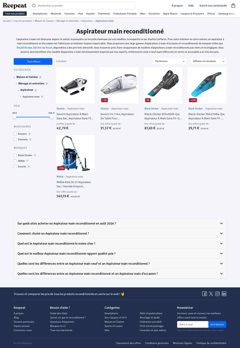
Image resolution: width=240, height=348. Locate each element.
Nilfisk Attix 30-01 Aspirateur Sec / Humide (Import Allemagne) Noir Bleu (74, 184)
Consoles (69, 13)
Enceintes (154, 13)
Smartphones (40, 13)
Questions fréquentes (62, 321)
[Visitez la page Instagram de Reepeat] (218, 294)
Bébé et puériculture (151, 313)
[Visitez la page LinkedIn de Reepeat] (224, 294)
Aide (191, 5)
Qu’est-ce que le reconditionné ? (68, 317)
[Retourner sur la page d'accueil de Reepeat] (15, 5)
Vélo (107, 330)
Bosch (49, 47)
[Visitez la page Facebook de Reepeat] (205, 294)
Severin (61, 108)
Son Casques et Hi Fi (116, 317)
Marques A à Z (58, 326)
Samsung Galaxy (227, 13)
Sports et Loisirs (114, 326)
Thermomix (104, 13)
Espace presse (22, 326)
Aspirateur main (76, 108)
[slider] (14, 117)
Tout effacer (33, 61)
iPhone (211, 13)
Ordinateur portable (151, 321)
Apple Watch (170, 13)
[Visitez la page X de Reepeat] (212, 294)
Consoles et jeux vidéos (153, 330)
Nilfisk (60, 176)
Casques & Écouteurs (192, 13)
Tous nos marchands (61, 330)
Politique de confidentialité (211, 343)
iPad (80, 13)
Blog (16, 317)
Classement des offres (128, 343)
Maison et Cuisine (114, 321)
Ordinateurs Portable (125, 13)
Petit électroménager (152, 326)
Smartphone (111, 313)
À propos (177, 5)
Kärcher (37, 47)
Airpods (90, 13)
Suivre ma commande (213, 5)
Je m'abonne (217, 324)
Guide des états (58, 313)
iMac (142, 13)
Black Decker (151, 108)
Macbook (56, 13)
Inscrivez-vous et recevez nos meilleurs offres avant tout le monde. (199, 315)
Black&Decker (24, 47)
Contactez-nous (23, 330)
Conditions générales (157, 343)
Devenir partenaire (24, 321)
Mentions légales (182, 343)
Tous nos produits (15, 13)
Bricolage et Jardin (150, 317)
